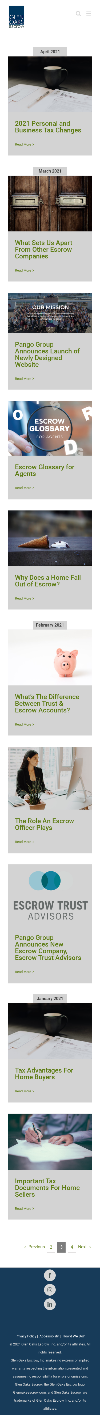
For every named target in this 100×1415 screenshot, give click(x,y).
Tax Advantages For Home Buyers (44, 1073)
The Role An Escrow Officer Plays (44, 824)
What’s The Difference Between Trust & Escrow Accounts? (47, 703)
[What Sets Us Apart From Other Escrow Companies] (50, 204)
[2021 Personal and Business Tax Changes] (50, 84)
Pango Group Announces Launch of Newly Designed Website (47, 354)
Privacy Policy (25, 1336)
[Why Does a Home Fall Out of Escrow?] (50, 538)
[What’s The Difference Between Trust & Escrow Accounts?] (50, 658)
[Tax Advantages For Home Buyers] (50, 1031)
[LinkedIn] (50, 1304)
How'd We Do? (74, 1336)
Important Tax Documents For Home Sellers (47, 1187)
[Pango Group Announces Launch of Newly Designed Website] (50, 313)
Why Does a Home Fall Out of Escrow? (48, 581)
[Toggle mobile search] (78, 13)
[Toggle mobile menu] (89, 13)
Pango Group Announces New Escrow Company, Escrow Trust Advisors (48, 948)
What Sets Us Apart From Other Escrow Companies (43, 249)
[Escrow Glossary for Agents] (50, 428)
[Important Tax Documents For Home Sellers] (50, 1142)
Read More (23, 144)
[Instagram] (50, 1290)
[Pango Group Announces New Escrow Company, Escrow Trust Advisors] (50, 895)
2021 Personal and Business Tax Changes (48, 127)
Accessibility (49, 1336)
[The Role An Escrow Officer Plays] (50, 778)
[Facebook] (50, 1275)
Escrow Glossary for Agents (44, 470)
